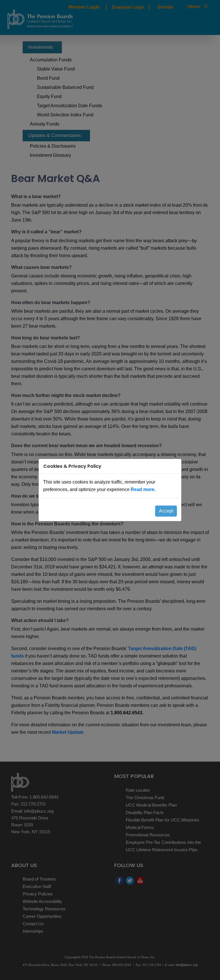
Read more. (143, 489)
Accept (166, 510)
